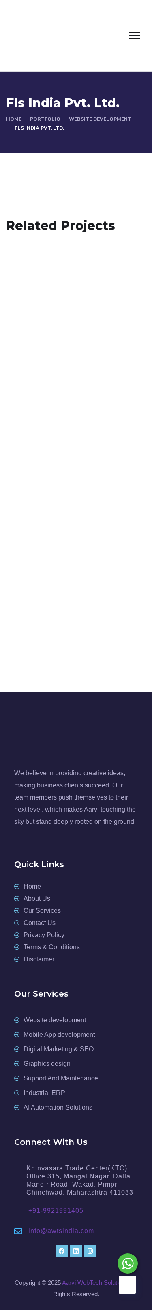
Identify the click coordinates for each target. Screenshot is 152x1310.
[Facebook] (62, 1251)
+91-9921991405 (55, 1210)
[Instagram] (90, 1251)
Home (13, 119)
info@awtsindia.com (61, 1230)
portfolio (45, 119)
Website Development (100, 119)
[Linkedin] (76, 1251)
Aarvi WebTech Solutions (95, 1282)
